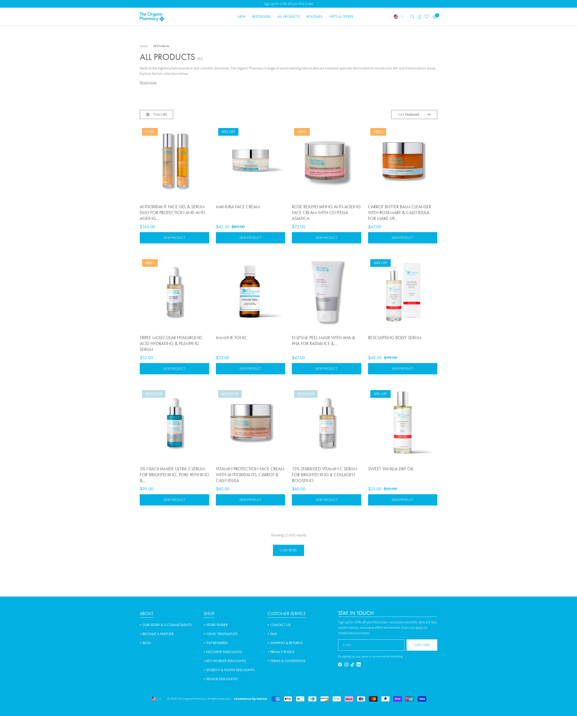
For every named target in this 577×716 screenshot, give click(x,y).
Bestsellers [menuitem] (261, 16)
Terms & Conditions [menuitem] (286, 661)
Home (144, 46)
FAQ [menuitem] (272, 633)
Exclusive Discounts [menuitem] (223, 652)
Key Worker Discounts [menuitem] (225, 661)
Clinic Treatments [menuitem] (220, 633)
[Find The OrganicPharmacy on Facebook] (340, 664)
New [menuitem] (241, 16)
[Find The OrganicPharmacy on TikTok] (352, 664)
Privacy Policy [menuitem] (281, 652)
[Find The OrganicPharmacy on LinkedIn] (359, 664)
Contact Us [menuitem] (279, 624)
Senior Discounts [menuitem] (221, 679)
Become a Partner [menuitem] (157, 633)
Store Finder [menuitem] (216, 624)
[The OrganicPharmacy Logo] (169, 17)
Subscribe (422, 645)
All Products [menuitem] (288, 16)
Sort (401, 114)
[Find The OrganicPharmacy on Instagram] (346, 664)
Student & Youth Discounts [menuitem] (229, 670)
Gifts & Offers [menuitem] (341, 16)
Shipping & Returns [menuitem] (285, 643)
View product (174, 237)
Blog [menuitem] (145, 643)
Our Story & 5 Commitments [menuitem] (166, 624)
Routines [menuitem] (314, 16)
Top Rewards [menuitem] (216, 643)
